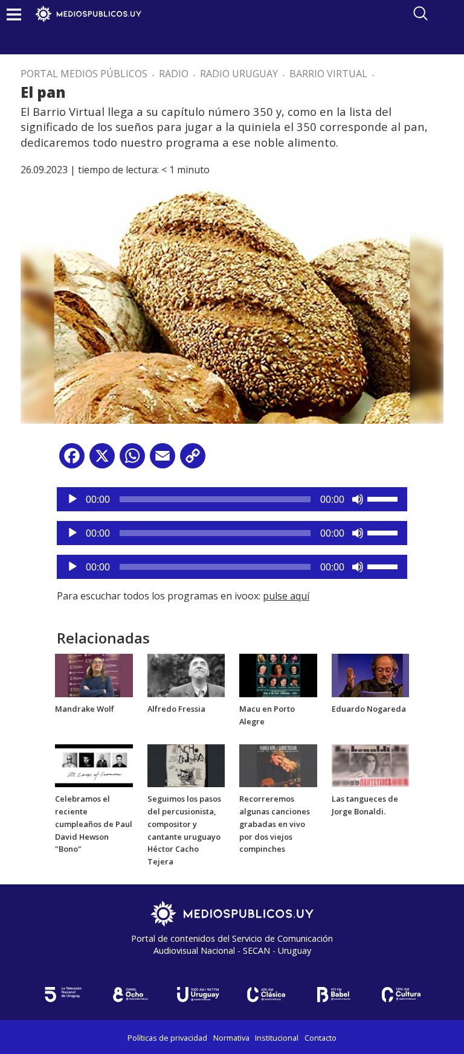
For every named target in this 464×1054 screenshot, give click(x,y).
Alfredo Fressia (176, 708)
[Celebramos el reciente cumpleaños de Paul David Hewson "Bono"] (94, 764)
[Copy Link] (193, 460)
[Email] (162, 460)
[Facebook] (72, 460)
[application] (232, 499)
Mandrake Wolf (84, 708)
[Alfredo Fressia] (186, 674)
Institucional (276, 1037)
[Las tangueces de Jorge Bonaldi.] (371, 764)
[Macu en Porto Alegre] (278, 674)
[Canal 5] (63, 994)
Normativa (231, 1037)
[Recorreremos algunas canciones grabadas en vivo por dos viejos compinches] (278, 764)
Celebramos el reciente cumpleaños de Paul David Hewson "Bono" (93, 823)
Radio (173, 73)
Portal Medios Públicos (84, 73)
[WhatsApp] (132, 460)
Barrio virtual (328, 73)
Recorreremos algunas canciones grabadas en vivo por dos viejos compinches (274, 823)
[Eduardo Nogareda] (371, 674)
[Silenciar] (358, 499)
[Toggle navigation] (14, 14)
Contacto (320, 1037)
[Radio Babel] (333, 994)
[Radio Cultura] (401, 994)
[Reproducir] (72, 499)
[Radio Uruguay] (198, 994)
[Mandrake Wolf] (94, 674)
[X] (102, 460)
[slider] (384, 498)
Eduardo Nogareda (369, 708)
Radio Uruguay (239, 73)
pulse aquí (286, 595)
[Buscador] (420, 13)
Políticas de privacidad (167, 1037)
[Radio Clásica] (266, 994)
